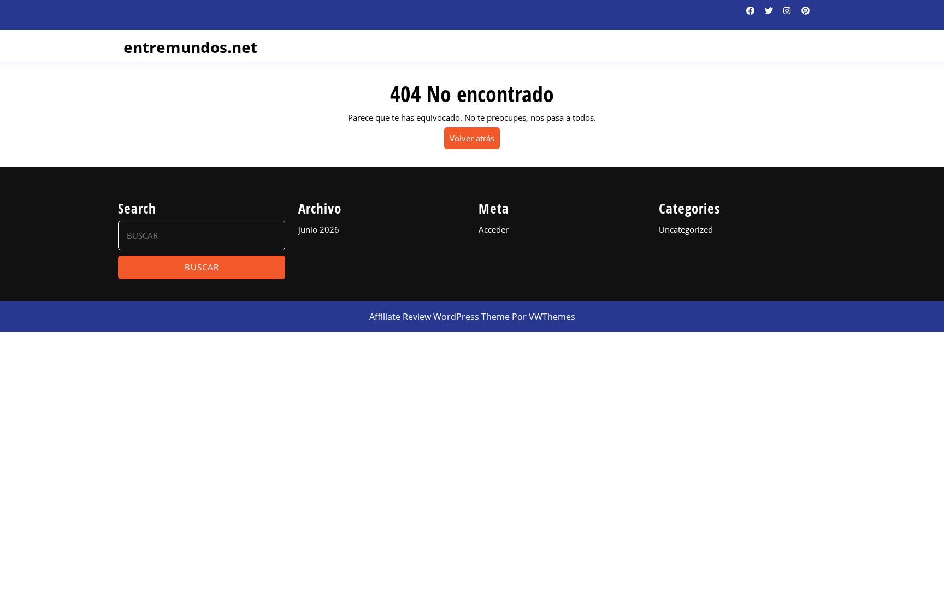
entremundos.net (190, 47)
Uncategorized (686, 229)
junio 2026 (318, 229)
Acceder (494, 229)
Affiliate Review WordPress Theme (439, 317)
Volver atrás (475, 140)
